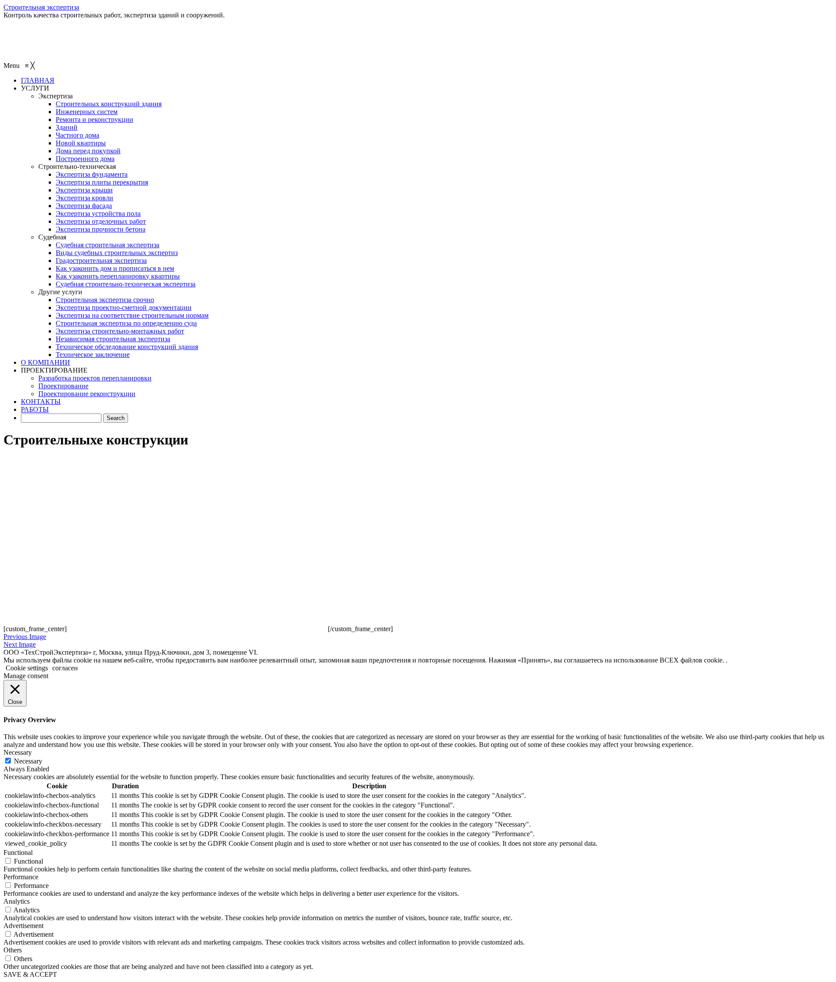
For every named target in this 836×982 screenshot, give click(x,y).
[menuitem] (37, 80)
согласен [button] (65, 668)
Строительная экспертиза (41, 7)
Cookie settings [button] (27, 668)
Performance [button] (20, 877)
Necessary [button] (17, 752)
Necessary (28, 761)
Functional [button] (18, 852)
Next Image (19, 644)
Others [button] (12, 950)
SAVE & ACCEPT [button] (30, 974)
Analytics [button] (16, 901)
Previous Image (24, 636)
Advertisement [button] (23, 925)
